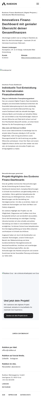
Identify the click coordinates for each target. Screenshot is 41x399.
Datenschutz (25, 395)
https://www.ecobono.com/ (31, 58)
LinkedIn (5, 359)
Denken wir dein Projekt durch (16, 315)
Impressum (12, 395)
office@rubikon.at (9, 350)
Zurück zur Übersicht (20, 333)
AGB (3, 395)
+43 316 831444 (8, 380)
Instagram (14, 359)
